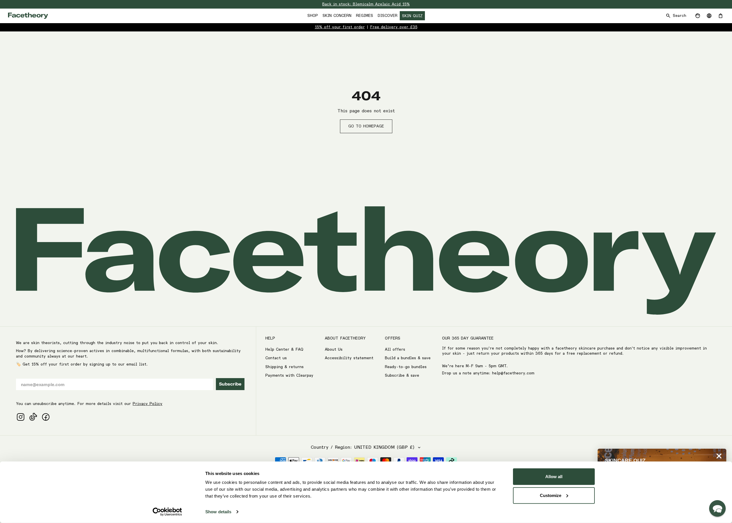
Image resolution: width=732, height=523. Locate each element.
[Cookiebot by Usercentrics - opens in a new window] (167, 512)
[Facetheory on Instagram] (20, 417)
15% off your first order (340, 27)
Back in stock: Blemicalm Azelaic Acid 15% (366, 4)
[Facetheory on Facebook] (45, 417)
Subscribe (230, 384)
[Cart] (720, 15)
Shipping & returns (284, 367)
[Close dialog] (719, 456)
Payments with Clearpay (289, 376)
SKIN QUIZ (412, 16)
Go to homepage (366, 126)
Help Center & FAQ (284, 350)
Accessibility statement (349, 358)
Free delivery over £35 (393, 27)
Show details (218, 511)
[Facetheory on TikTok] (33, 417)
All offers (395, 350)
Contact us (276, 358)
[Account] (697, 15)
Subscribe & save (402, 376)
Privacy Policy (147, 404)
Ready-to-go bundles (406, 367)
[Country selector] (709, 15)
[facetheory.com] (28, 15)
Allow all (553, 476)
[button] (717, 508)
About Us (334, 350)
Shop (312, 16)
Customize (550, 495)
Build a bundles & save (408, 358)
